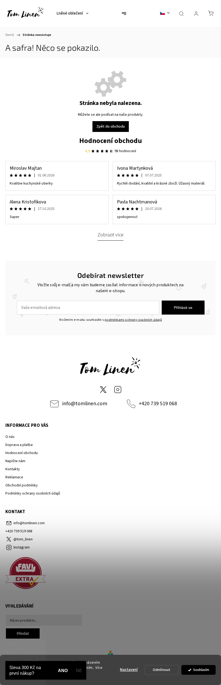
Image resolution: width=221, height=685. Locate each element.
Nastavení (129, 670)
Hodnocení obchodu (110, 141)
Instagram (118, 390)
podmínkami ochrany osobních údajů (133, 319)
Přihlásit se (183, 307)
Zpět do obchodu (110, 126)
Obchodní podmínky (21, 485)
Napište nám (15, 461)
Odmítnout (161, 669)
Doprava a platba (19, 445)
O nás (10, 436)
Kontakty (12, 469)
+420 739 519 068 (158, 403)
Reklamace (14, 477)
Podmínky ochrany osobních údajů (32, 493)
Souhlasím (201, 669)
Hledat (23, 633)
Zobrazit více (110, 234)
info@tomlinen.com (84, 403)
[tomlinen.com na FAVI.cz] (110, 574)
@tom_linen (103, 390)
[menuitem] (72, 13)
